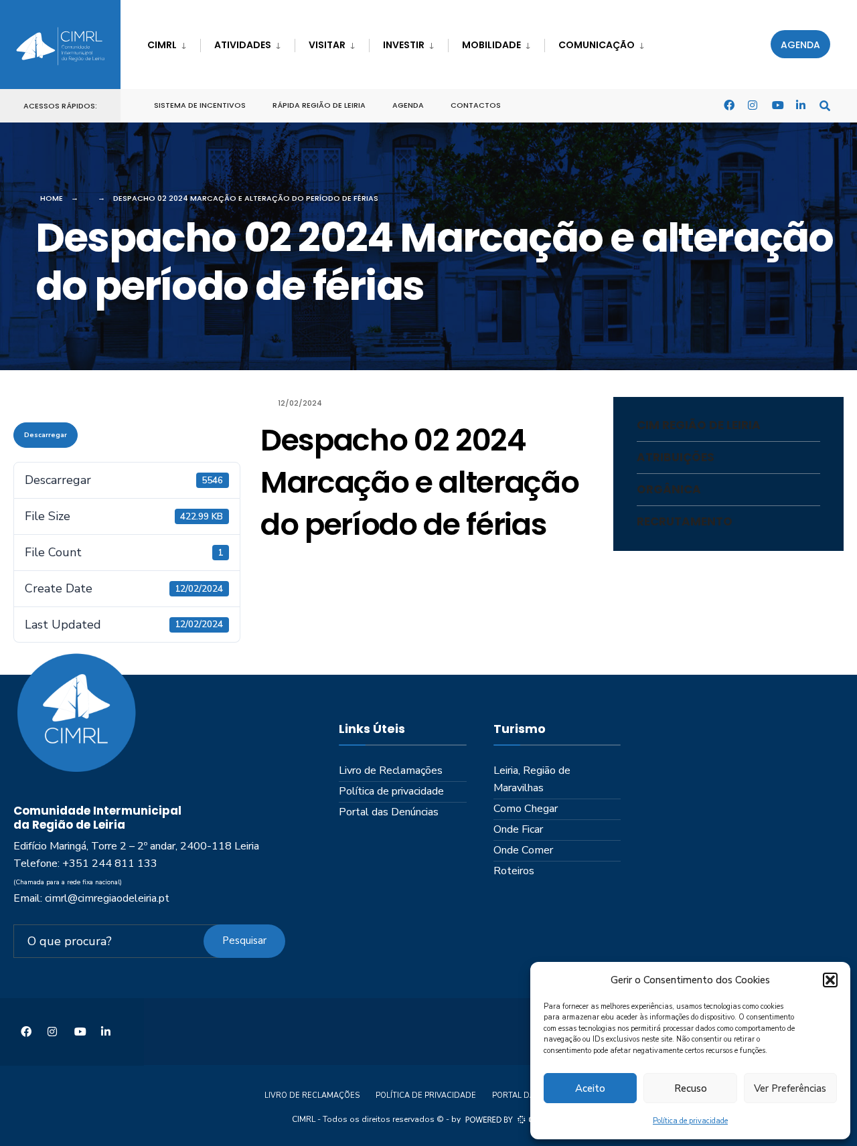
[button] (830, 980)
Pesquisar (244, 940)
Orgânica (669, 489)
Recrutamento (684, 521)
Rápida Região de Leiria (319, 105)
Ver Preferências (790, 1088)
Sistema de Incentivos (200, 105)
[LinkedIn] (801, 104)
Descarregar (45, 435)
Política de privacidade (690, 1121)
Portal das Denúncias (389, 812)
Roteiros (513, 871)
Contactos (476, 105)
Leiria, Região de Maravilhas (531, 779)
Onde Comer (523, 850)
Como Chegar (525, 808)
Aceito (590, 1088)
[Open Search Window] (825, 104)
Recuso (690, 1088)
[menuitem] (173, 42)
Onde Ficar (518, 829)
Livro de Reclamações (391, 770)
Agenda (800, 45)
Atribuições (675, 457)
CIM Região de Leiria (699, 425)
